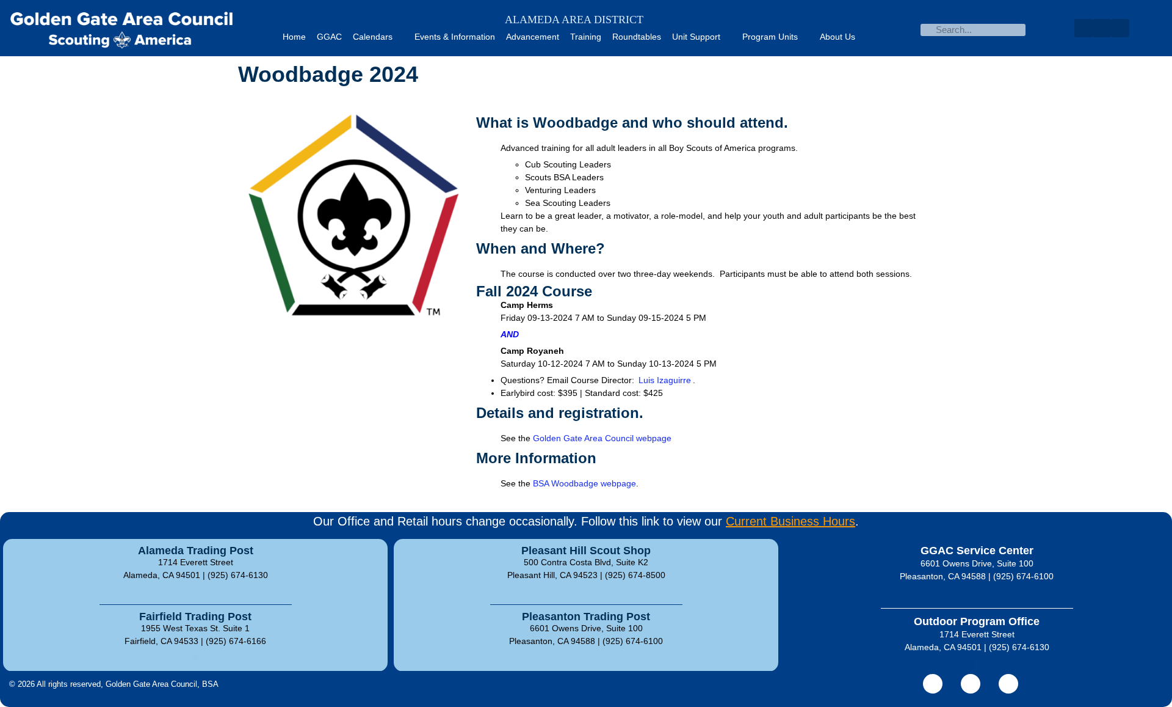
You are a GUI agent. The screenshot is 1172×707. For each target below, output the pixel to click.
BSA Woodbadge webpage (584, 483)
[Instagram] (1008, 684)
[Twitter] (1102, 28)
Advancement (532, 37)
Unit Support (696, 37)
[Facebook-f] (932, 684)
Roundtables (636, 37)
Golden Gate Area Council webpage (602, 438)
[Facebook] (1083, 28)
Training (585, 37)
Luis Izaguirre (664, 380)
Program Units (770, 37)
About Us (837, 37)
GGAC (329, 37)
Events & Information (454, 37)
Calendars (372, 37)
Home (294, 37)
